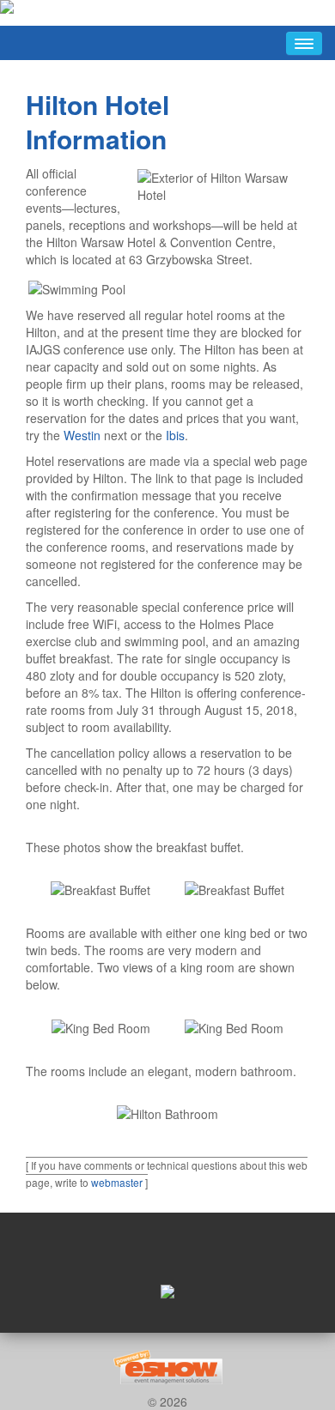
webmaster (117, 1182)
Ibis (175, 435)
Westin (82, 435)
